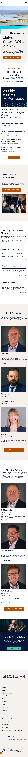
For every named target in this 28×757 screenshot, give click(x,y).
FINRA (7, 748)
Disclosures (4, 713)
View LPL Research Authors (14, 608)
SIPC (10, 748)
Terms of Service (19, 739)
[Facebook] (2, 736)
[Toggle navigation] (25, 3)
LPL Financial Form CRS (7, 718)
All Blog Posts (14, 157)
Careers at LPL (5, 707)
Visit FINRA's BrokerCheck (7, 749)
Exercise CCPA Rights (6, 727)
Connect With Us (14, 648)
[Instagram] (13, 736)
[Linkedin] (6, 736)
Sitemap (25, 739)
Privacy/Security (5, 724)
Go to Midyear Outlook (12, 57)
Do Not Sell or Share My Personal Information (12, 730)
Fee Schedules (5, 716)
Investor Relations (6, 704)
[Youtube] (9, 736)
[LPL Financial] (5, 3)
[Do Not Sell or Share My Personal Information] (1, 753)
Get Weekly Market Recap (11, 189)
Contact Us (4, 710)
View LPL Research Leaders (14, 450)
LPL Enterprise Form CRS (7, 721)
